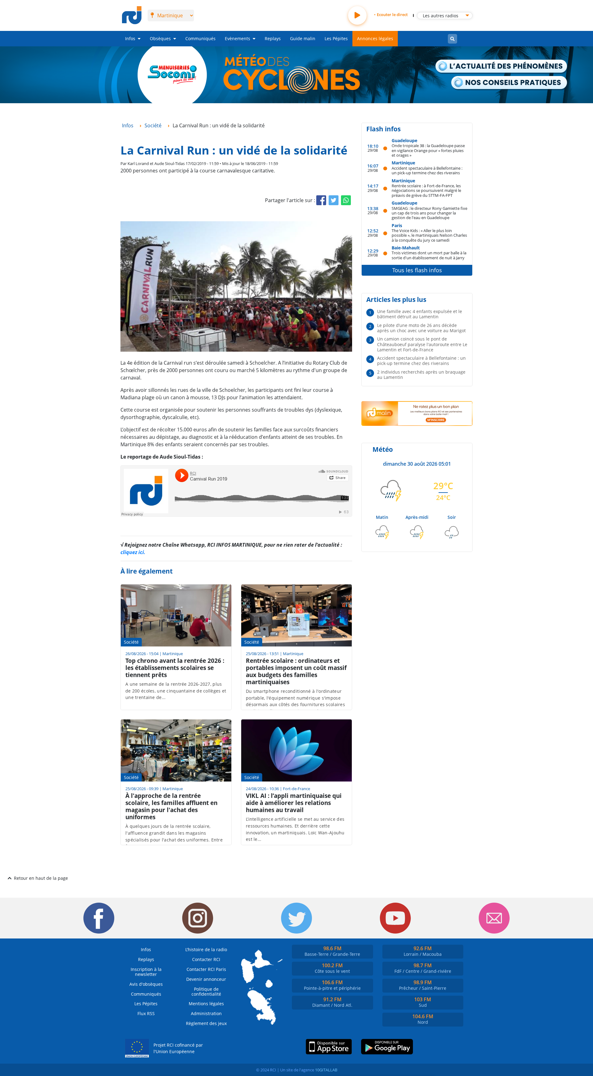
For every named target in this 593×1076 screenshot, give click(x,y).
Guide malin (302, 38)
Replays (273, 38)
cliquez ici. (132, 552)
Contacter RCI (206, 959)
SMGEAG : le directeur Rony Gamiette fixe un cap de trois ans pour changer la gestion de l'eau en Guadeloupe (429, 212)
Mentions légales (206, 1003)
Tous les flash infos (417, 270)
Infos (130, 38)
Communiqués (200, 38)
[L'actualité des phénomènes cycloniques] (501, 67)
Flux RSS (146, 1013)
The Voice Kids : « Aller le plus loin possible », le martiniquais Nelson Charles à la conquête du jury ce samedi (429, 235)
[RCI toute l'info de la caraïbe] (131, 15)
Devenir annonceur (206, 979)
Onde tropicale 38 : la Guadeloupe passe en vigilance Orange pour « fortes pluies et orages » (428, 150)
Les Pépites (336, 38)
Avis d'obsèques (146, 984)
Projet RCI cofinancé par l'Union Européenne (178, 1048)
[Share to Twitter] (334, 200)
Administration (206, 1013)
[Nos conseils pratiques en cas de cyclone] (509, 83)
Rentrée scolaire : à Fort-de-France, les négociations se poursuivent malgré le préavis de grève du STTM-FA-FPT (426, 190)
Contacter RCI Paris (206, 969)
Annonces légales (375, 38)
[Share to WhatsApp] (346, 200)
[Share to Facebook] (321, 200)
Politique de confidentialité (206, 991)
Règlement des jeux (206, 1023)
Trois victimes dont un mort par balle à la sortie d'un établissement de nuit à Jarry (429, 255)
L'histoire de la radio (206, 949)
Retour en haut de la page (41, 878)
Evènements (237, 38)
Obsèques (160, 38)
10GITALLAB (326, 1070)
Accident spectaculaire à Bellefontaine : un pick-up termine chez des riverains (427, 170)
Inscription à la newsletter (146, 971)
